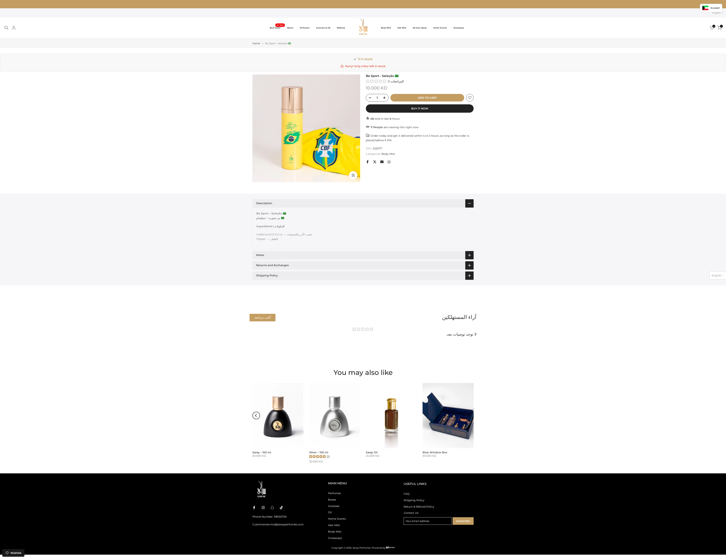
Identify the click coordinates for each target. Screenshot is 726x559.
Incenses (333, 506)
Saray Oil (372, 452)
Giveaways (458, 28)
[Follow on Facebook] (254, 507)
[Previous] (256, 415)
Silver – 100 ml (318, 452)
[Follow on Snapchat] (272, 507)
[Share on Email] (382, 162)
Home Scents (440, 28)
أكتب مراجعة (262, 317)
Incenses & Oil (323, 28)
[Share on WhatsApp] (389, 162)
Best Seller (276, 27)
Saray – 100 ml (261, 452)
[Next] (470, 415)
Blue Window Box (435, 452)
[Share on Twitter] (374, 162)
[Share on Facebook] (367, 162)
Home (256, 43)
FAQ (407, 493)
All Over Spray (420, 28)
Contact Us (411, 513)
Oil (330, 512)
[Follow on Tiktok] (281, 507)
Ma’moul (341, 28)
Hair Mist (401, 28)
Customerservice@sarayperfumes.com (278, 524)
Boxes (290, 28)
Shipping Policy (414, 500)
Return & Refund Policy (419, 506)
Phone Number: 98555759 (269, 516)
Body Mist (386, 28)
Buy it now (419, 108)
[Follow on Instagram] (263, 507)
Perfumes (304, 28)
